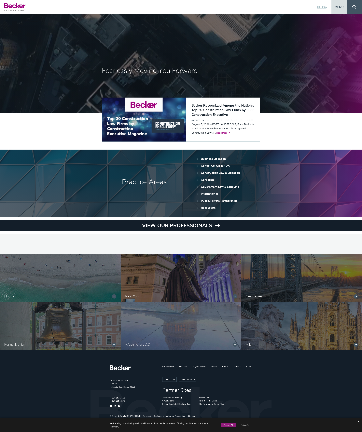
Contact (225, 366)
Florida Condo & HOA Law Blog (176, 404)
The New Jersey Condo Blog (211, 404)
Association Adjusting (172, 397)
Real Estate (208, 208)
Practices (183, 366)
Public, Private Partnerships (219, 201)
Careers (237, 366)
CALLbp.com (168, 400)
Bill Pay (322, 7)
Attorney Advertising (175, 416)
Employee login (188, 379)
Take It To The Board (208, 400)
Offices (214, 366)
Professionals (168, 366)
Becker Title (204, 397)
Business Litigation (213, 159)
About (248, 366)
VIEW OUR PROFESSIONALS (177, 225)
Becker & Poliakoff (120, 416)
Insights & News (199, 366)
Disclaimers (159, 416)
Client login (169, 379)
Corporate (207, 180)
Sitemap (191, 416)
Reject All (245, 425)
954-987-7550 (118, 398)
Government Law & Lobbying (220, 187)
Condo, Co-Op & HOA (215, 166)
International (209, 194)
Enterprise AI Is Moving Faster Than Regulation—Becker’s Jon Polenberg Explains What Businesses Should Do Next (220, 112)
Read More (197, 129)
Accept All (228, 425)
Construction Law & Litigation (220, 173)
